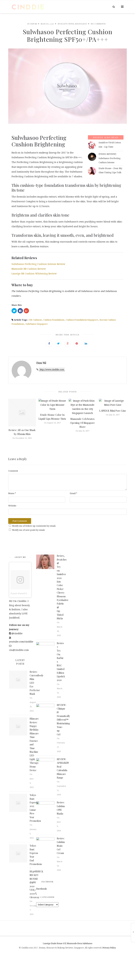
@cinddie (17, 633)
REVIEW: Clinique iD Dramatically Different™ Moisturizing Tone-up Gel (63, 719)
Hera (79, 943)
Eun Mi (33, 23)
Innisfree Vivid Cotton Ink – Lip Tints (110, 144)
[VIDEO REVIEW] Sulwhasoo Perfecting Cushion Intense (110, 158)
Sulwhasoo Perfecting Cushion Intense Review (38, 264)
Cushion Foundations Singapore (82, 320)
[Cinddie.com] (28, 6)
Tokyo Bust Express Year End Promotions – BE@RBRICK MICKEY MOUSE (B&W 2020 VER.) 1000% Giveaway (36, 871)
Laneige (46, 943)
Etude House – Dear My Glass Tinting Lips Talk (110, 170)
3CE (65, 943)
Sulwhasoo (87, 943)
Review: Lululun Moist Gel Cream (61, 846)
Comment (13, 471)
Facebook (47, 881)
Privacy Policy (109, 948)
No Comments (98, 23)
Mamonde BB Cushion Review (29, 269)
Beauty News (67, 23)
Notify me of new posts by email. (28, 530)
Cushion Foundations (53, 320)
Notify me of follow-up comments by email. (34, 526)
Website (12, 505)
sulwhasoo (81, 23)
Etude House (56, 943)
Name (12, 493)
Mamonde (72, 943)
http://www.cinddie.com (52, 369)
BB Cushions (35, 320)
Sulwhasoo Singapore (37, 324)
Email (73, 493)
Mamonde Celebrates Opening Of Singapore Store (82, 422)
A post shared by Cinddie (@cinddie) (30, 593)
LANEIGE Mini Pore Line (112, 410)
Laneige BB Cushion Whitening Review (34, 273)
